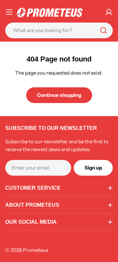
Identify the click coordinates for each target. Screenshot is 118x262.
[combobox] (59, 30)
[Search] (104, 30)
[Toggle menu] (9, 12)
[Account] (109, 12)
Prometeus (35, 250)
